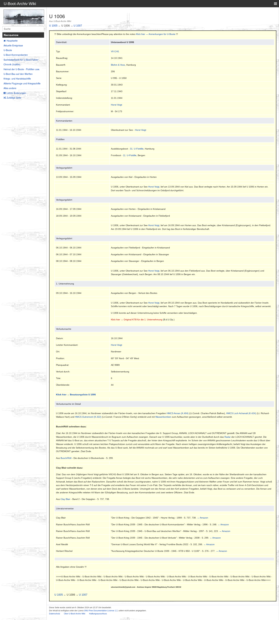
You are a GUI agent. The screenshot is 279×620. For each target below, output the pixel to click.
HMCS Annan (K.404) (178, 413)
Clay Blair (65, 499)
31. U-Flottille (137, 148)
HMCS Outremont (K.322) (88, 417)
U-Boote (8, 50)
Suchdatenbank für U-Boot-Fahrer (21, 59)
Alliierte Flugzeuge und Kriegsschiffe (22, 83)
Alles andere (10, 88)
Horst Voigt (116, 104)
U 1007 (78, 25)
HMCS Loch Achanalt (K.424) (241, 413)
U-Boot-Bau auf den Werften (18, 73)
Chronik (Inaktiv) (12, 64)
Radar (227, 437)
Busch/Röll (66, 458)
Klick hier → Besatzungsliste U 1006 (76, 394)
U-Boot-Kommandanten (16, 54)
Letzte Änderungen (16, 93)
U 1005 (53, 25)
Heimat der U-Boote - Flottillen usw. (22, 69)
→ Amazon (202, 517)
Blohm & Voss (118, 65)
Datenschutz (54, 614)
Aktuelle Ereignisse (13, 45)
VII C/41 (115, 51)
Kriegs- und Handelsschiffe (17, 78)
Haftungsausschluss (98, 614)
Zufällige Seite (14, 97)
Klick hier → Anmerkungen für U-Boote (155, 34)
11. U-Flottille (129, 155)
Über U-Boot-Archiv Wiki (74, 614)
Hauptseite (12, 40)
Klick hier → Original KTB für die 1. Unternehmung (136, 319)
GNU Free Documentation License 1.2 (101, 610)
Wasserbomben (163, 417)
